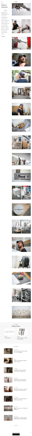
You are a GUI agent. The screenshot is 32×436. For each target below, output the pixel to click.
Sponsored (16, 378)
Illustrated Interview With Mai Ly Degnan (22, 338)
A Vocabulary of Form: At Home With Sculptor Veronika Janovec (20, 370)
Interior (17, 387)
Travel (14, 359)
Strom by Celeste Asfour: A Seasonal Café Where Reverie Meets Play (20, 390)
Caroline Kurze (5, 10)
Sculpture (16, 349)
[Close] (30, 432)
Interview (2, 3)
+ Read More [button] (3, 36)
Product (17, 416)
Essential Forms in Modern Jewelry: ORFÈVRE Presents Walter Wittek (20, 418)
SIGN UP (16, 434)
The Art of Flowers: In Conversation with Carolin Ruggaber (20, 351)
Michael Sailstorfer (4, 12)
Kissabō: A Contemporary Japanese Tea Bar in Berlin (20, 361)
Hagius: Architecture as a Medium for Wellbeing (21, 409)
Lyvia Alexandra (7, 338)
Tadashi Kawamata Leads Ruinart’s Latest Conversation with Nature (20, 380)
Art (14, 349)
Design (15, 387)
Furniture (17, 397)
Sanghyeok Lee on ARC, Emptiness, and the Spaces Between (20, 399)
